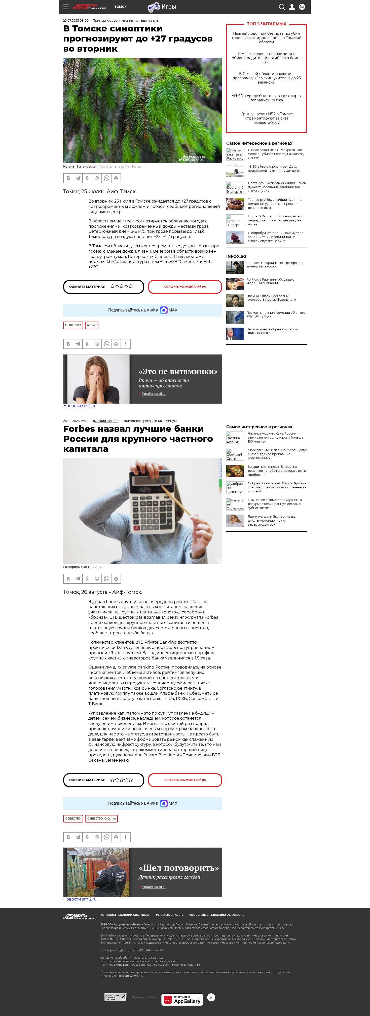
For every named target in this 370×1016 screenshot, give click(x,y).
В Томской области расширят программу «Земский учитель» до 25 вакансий (267, 78)
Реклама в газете (169, 915)
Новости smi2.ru (80, 405)
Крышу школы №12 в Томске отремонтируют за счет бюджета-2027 (266, 118)
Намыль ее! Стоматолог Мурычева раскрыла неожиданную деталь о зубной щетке (275, 504)
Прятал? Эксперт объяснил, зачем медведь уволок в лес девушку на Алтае (275, 220)
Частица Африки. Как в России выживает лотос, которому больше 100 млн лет (275, 437)
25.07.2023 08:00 (76, 20)
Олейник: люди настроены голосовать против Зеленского (271, 297)
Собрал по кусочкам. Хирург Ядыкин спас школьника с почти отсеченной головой (277, 487)
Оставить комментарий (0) (185, 286)
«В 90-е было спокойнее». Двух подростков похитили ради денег (274, 168)
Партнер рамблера (144, 997)
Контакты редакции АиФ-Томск (125, 915)
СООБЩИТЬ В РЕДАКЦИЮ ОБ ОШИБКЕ (216, 915)
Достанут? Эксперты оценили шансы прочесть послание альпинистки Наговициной (277, 187)
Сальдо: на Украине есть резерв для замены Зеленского (274, 264)
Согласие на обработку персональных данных (131, 957)
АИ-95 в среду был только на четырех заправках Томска (267, 98)
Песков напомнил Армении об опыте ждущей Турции (275, 314)
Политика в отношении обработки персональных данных (138, 961)
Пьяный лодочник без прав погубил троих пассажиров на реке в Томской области (267, 37)
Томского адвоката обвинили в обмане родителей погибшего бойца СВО (267, 58)
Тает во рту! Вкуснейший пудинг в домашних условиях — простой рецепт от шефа (275, 204)
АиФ (98, 567)
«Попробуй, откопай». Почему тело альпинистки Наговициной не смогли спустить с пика (276, 237)
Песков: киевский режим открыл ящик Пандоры (272, 331)
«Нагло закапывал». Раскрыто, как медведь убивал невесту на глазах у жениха (276, 154)
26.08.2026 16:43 (75, 421)
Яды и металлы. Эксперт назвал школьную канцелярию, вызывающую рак (273, 520)
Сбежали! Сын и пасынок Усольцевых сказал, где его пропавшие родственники (277, 454)
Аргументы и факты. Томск (120, 166)
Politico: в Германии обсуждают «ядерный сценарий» (271, 281)
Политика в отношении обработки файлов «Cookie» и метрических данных (150, 964)
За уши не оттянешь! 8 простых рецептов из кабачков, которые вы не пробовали (277, 471)
